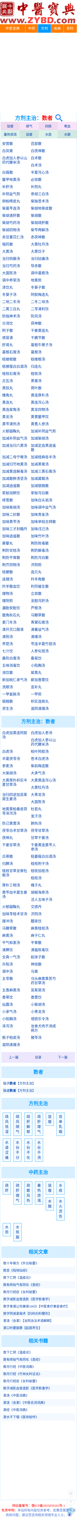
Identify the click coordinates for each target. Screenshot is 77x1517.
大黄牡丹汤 (40, 244)
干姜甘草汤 (11, 845)
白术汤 (36, 165)
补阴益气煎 (11, 194)
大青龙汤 (38, 795)
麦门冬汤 (9, 622)
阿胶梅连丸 (40, 295)
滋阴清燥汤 (40, 709)
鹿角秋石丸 (11, 615)
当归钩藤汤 (11, 259)
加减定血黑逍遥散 (43, 448)
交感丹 (36, 907)
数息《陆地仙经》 (16, 1270)
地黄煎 (36, 280)
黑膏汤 (36, 381)
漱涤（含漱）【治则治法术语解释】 (28, 1321)
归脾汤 (7, 864)
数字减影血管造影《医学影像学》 (27, 1299)
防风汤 (36, 316)
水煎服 (17, 1232)
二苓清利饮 (40, 309)
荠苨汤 (7, 644)
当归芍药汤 (11, 266)
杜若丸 (36, 809)
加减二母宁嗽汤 (14, 457)
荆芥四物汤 (11, 565)
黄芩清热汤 (11, 424)
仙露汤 (7, 1005)
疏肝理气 (39, 1124)
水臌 (67, 134)
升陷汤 (7, 964)
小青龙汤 (38, 1012)
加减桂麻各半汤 (43, 457)
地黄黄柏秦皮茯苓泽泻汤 (14, 811)
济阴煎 (36, 565)
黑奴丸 (7, 388)
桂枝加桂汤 (40, 871)
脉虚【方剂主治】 (19, 1090)
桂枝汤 (36, 374)
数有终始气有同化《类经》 (22, 1285)
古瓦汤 (7, 381)
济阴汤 (36, 914)
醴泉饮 (36, 921)
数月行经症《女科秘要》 (21, 1292)
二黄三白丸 (11, 309)
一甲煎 (36, 694)
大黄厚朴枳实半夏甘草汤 (14, 782)
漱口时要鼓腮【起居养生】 (22, 1328)
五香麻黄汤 (11, 990)
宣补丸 (36, 687)
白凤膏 (7, 151)
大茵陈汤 (9, 273)
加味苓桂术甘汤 (14, 914)
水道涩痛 (7, 1150)
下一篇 (63, 1057)
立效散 (36, 594)
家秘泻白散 (40, 493)
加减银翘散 (40, 486)
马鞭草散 (38, 615)
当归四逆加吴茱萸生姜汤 (14, 797)
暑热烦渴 (10, 134)
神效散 (36, 964)
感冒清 (7, 338)
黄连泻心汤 (40, 402)
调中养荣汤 (11, 280)
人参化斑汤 (40, 651)
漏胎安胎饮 (11, 608)
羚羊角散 (38, 579)
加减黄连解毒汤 (14, 471)
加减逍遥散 (11, 486)
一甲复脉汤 (11, 694)
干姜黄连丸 (40, 331)
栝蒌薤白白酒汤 (43, 856)
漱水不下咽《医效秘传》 (21, 1417)
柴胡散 (36, 216)
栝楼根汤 (38, 359)
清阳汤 (7, 637)
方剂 (44, 28)
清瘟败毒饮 (40, 950)
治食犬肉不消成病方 (43, 1028)
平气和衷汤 (11, 943)
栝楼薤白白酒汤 (14, 367)
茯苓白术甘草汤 (14, 831)
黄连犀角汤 (11, 410)
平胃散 (36, 943)
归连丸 (36, 367)
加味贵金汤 (40, 515)
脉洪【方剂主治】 (19, 1083)
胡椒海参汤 (40, 892)
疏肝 (7, 1188)
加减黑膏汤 (40, 464)
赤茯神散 (38, 237)
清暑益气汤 (40, 630)
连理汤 (7, 579)
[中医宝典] (37, 22)
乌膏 (34, 971)
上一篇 (13, 1057)
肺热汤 (36, 823)
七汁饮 (7, 651)
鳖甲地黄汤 (11, 180)
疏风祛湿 (7, 1124)
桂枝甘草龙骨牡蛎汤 (14, 873)
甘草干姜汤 (40, 838)
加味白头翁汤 (41, 500)
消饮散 (7, 673)
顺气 (29, 126)
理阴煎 (7, 601)
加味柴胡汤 (11, 507)
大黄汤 (7, 252)
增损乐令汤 (40, 1019)
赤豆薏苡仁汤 (13, 237)
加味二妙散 (11, 515)
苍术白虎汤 (40, 759)
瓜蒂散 (7, 856)
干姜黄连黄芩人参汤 (43, 847)
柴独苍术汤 (40, 201)
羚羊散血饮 (11, 586)
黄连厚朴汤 (40, 395)
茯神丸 (7, 838)
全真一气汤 (11, 957)
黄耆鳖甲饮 (40, 417)
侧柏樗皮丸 (11, 201)
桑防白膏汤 (11, 658)
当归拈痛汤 (40, 259)
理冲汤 (7, 921)
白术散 (36, 158)
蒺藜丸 (7, 543)
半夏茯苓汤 (11, 759)
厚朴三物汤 (11, 885)
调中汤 (7, 971)
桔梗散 (7, 572)
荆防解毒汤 (40, 551)
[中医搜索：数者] (57, 118)
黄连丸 (7, 402)
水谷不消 (39, 1150)
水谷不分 (17, 1150)
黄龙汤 (7, 417)
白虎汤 (7, 752)
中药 (31, 28)
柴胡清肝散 (11, 216)
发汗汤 (36, 816)
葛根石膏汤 (11, 352)
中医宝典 (12, 28)
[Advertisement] (38, 73)
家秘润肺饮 (11, 493)
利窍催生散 (40, 586)
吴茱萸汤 (38, 990)
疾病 (57, 28)
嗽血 (67, 126)
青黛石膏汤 (40, 622)
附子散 (7, 331)
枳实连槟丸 (40, 701)
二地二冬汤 (11, 302)
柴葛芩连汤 (11, 208)
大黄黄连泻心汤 (43, 780)
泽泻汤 (7, 1026)
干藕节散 (38, 338)
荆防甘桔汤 (11, 551)
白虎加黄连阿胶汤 (14, 735)
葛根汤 (36, 352)
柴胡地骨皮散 (41, 208)
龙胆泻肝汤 (40, 601)
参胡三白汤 (40, 194)
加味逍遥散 (11, 536)
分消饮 (7, 323)
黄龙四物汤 (40, 410)
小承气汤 (9, 1012)
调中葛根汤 (40, 273)
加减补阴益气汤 (14, 438)
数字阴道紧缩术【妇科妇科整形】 (27, 1313)
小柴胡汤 (38, 1005)
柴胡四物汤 (11, 230)
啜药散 (7, 244)
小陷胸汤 (38, 665)
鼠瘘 (10, 126)
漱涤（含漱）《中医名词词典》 (25, 1403)
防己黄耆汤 (11, 823)
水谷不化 (28, 1150)
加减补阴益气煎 (43, 431)
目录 (38, 1057)
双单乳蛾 (60, 1124)
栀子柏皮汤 (11, 1038)
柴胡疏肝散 (40, 223)
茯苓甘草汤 (40, 831)
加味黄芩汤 (11, 522)
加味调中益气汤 (43, 507)
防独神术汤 (11, 316)
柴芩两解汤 (40, 230)
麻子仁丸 (38, 936)
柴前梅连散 (40, 766)
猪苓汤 (36, 1038)
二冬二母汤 (40, 302)
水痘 (48, 134)
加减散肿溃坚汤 (14, 479)
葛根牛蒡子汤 (41, 345)
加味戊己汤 (40, 529)
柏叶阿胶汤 (40, 752)
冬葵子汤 (9, 295)
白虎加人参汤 (41, 733)
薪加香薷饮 (40, 680)
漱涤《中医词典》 (16, 1395)
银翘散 (7, 701)
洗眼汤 (7, 687)
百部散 (36, 144)
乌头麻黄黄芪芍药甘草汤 (43, 981)
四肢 (48, 126)
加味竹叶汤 (40, 536)
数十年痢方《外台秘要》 (21, 1263)
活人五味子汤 (41, 900)
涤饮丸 (7, 287)
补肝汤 (7, 187)
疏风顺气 (17, 1124)
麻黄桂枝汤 (40, 928)
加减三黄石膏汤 (43, 471)
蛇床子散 (38, 957)
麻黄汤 (7, 936)
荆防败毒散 (40, 543)
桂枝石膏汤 (11, 374)
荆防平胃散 (11, 558)
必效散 (36, 180)
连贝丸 (36, 572)
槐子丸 (36, 885)
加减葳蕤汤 (40, 479)
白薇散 (7, 172)
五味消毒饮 (11, 665)
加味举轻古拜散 (43, 522)
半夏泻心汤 (40, 172)
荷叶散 (36, 388)
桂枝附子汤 (40, 864)
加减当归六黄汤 (14, 446)
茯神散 (36, 323)
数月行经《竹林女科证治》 (22, 1374)
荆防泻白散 (40, 558)
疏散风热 (28, 1193)
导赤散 (36, 266)
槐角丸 (7, 395)
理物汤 (7, 594)
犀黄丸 (36, 673)
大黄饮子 (38, 252)
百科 (70, 28)
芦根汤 (36, 608)
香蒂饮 (7, 997)
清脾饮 (7, 950)
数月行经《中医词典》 (19, 1367)
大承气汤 (38, 773)
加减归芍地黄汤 (14, 464)
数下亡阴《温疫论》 (17, 1277)
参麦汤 (7, 766)
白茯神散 (38, 151)
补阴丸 (36, 187)
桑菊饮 (36, 658)
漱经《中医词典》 (16, 1410)
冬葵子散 (38, 287)
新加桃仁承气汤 (14, 680)
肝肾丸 (7, 345)
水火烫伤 (60, 1208)
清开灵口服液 (13, 630)
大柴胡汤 (9, 773)
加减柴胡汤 (40, 438)
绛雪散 (7, 500)
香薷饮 (36, 997)
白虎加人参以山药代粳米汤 (14, 160)
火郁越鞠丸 (11, 431)
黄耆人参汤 (40, 424)
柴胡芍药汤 (11, 223)
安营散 (7, 144)
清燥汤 (36, 637)
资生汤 (7, 709)
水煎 (7, 1229)
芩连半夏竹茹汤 (43, 644)
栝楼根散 (9, 359)
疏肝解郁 (28, 1124)
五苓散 (7, 979)
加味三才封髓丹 (14, 529)
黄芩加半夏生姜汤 (14, 894)
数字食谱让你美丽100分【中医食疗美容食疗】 (36, 1306)
